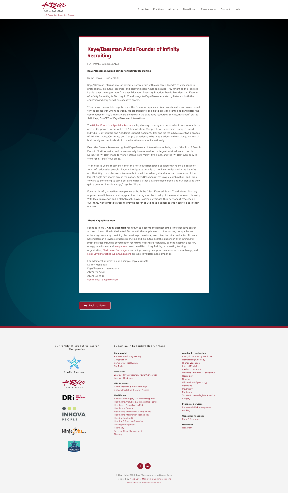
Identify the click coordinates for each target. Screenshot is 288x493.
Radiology (187, 392)
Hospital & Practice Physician (128, 421)
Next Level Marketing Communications (109, 253)
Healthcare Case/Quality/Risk (128, 405)
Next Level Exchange (115, 250)
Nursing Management (124, 424)
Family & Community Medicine (197, 356)
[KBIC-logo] (54, 2)
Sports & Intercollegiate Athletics (198, 395)
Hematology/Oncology (193, 359)
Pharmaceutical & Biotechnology (130, 386)
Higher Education (191, 362)
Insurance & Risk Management (197, 407)
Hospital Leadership (124, 418)
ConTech (118, 366)
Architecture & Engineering (127, 356)
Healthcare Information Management (132, 411)
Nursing (186, 379)
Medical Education (191, 369)
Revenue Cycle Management (128, 431)
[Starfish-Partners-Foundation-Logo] (74, 440)
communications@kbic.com (102, 279)
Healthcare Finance (123, 408)
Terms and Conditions (151, 482)
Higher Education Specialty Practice (112, 125)
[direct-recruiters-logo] (74, 396)
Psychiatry (187, 388)
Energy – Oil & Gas (123, 378)
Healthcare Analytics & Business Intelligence (136, 401)
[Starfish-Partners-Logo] (74, 356)
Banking (186, 410)
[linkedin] (148, 466)
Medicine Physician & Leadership (198, 372)
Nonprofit (187, 427)
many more (120, 246)
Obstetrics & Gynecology (194, 382)
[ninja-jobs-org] (74, 428)
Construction (120, 359)
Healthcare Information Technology (131, 414)
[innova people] (74, 407)
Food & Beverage (191, 419)
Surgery (186, 398)
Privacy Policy (133, 482)
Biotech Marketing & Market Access (131, 390)
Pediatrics (187, 385)
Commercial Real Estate (126, 362)
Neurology (187, 375)
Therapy (118, 434)
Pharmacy (119, 427)
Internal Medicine (190, 366)
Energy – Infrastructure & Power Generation (135, 374)
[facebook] (140, 466)
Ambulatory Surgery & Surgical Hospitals (134, 398)
